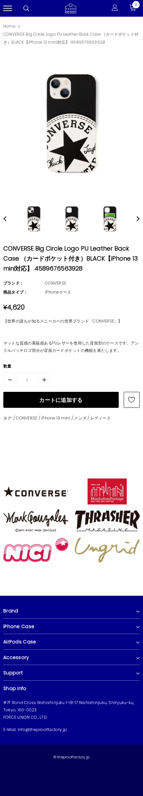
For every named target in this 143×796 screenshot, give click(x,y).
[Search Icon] (26, 8)
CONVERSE (55, 283)
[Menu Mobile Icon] (7, 8)
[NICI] (35, 549)
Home (9, 26)
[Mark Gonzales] (35, 520)
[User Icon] (115, 8)
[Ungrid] (107, 549)
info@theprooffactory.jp (42, 729)
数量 (7, 366)
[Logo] (70, 7)
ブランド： (13, 283)
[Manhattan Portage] (107, 491)
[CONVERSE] (35, 491)
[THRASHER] (107, 520)
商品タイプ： (15, 292)
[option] (71, 123)
